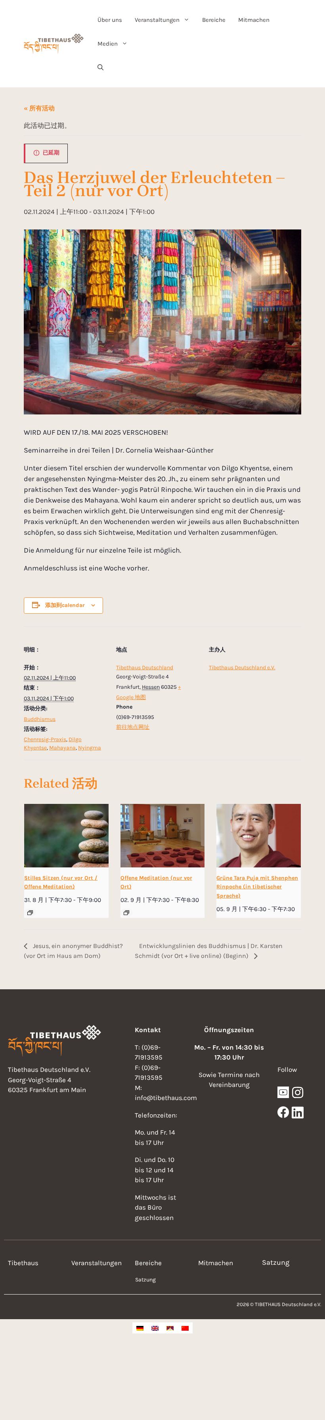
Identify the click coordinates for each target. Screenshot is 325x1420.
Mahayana (62, 747)
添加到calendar (65, 605)
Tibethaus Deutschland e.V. (242, 667)
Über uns (110, 19)
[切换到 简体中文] (185, 1327)
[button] (100, 67)
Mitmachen (254, 19)
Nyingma (89, 747)
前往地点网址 (132, 727)
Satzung (145, 1279)
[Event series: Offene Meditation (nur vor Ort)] (126, 912)
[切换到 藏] (170, 1327)
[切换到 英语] (154, 1327)
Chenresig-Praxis (45, 739)
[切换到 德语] (139, 1327)
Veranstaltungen (157, 19)
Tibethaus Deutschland (144, 667)
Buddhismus (39, 719)
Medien (108, 43)
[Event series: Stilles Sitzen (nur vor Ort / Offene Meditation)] (30, 912)
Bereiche (214, 19)
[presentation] (66, 835)
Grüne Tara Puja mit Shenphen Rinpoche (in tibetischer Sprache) (257, 887)
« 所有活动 (39, 108)
